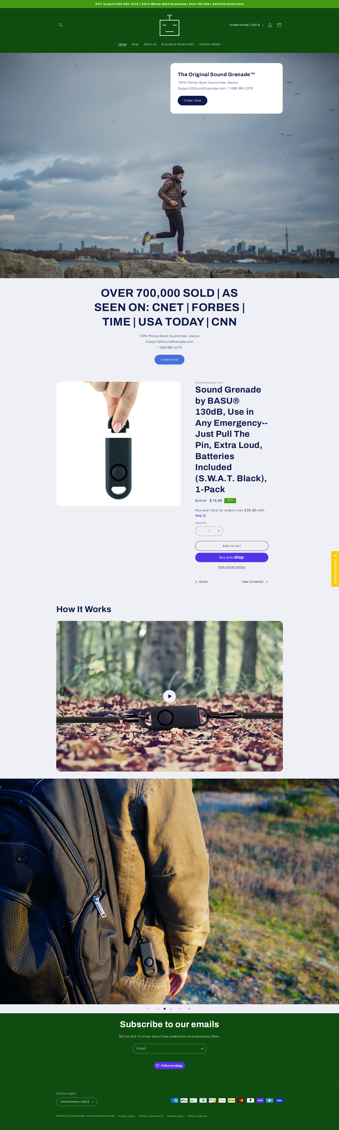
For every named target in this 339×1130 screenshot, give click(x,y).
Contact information (151, 1116)
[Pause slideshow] (190, 1008)
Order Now (192, 100)
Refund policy (175, 1116)
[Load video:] (169, 696)
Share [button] (203, 581)
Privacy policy (127, 1116)
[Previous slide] (148, 1008)
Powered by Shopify (103, 1116)
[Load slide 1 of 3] (158, 1009)
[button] (60, 25)
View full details (252, 581)
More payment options (231, 567)
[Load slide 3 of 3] (171, 1009)
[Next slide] (180, 1008)
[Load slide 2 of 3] (164, 1009)
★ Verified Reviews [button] (335, 569)
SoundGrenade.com (78, 1116)
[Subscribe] (201, 1048)
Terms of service (197, 1116)
